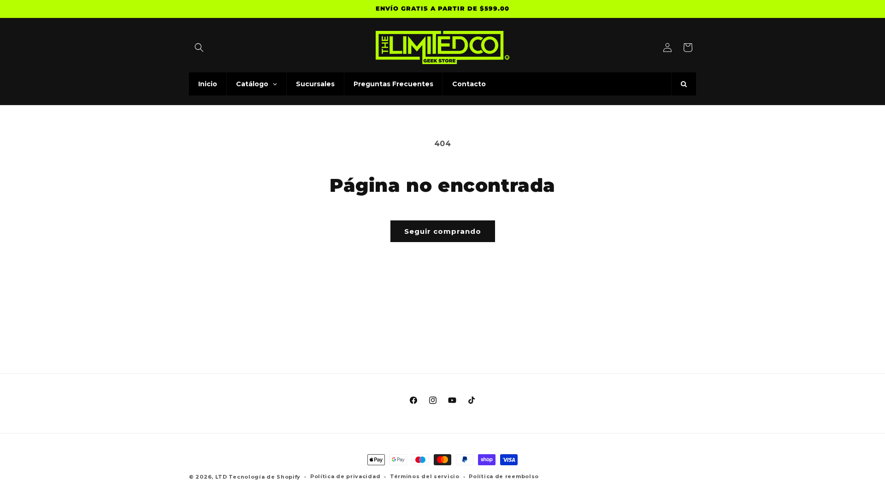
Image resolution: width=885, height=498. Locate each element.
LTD (222, 477)
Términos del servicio (425, 476)
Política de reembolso (504, 476)
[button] (199, 47)
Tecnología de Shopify (265, 477)
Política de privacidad (345, 476)
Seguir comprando (442, 231)
